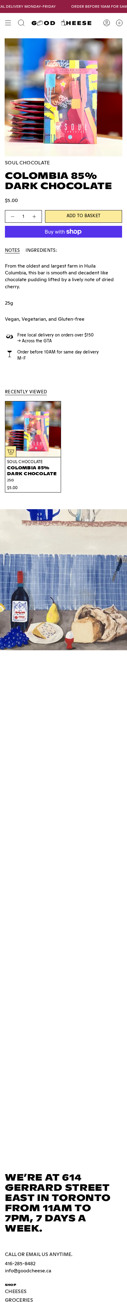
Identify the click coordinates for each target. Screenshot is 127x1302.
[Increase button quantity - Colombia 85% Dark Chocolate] (34, 216)
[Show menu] (8, 23)
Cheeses (16, 1291)
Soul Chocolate (27, 162)
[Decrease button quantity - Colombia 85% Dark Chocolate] (12, 216)
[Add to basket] (10, 451)
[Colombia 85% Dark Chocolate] (33, 429)
